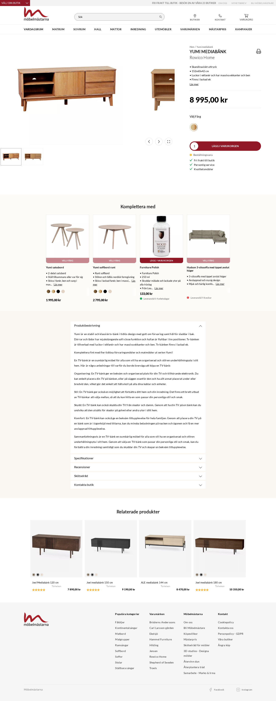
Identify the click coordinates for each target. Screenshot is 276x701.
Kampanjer (243, 29)
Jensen (153, 651)
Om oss (222, 3)
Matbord (120, 633)
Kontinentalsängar (126, 627)
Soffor (119, 656)
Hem (192, 46)
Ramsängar (121, 645)
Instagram (247, 689)
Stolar (118, 662)
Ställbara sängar (124, 668)
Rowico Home (157, 656)
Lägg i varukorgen (225, 146)
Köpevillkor (191, 633)
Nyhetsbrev (239, 3)
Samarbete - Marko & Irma (199, 673)
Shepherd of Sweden (161, 662)
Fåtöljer (120, 622)
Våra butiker (225, 639)
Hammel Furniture (160, 639)
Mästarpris (190, 639)
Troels (153, 668)
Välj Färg (67, 260)
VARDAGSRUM (33, 29)
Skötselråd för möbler (197, 645)
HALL (97, 29)
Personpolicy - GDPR (231, 633)
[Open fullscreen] (168, 141)
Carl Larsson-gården (161, 627)
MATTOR (116, 29)
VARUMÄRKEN (190, 29)
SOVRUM (79, 29)
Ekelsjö (153, 633)
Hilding (153, 645)
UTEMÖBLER (163, 29)
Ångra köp (224, 645)
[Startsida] (36, 13)
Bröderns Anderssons (162, 622)
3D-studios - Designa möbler (196, 653)
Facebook (219, 689)
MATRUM (58, 29)
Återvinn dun (191, 661)
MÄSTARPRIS (217, 29)
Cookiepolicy (226, 622)
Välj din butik (11, 3)
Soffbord (120, 651)
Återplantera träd (194, 667)
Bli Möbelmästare (262, 3)
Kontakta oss (225, 627)
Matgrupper (122, 639)
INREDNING (138, 29)
